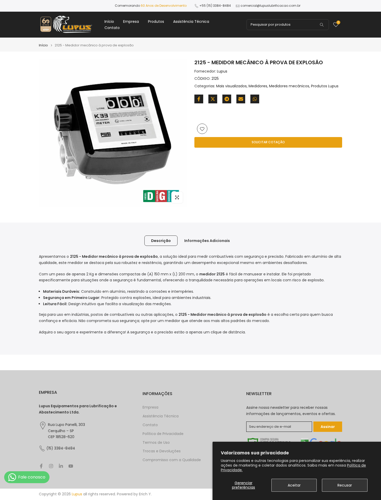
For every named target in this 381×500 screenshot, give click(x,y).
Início (109, 21)
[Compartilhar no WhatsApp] (254, 99)
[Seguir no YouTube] (70, 466)
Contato (112, 27)
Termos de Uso (156, 442)
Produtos (156, 21)
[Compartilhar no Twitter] (212, 99)
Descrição (161, 240)
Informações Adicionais (207, 240)
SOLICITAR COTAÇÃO (268, 142)
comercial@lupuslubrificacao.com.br (270, 5)
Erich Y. (145, 494)
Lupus (222, 71)
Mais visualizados (231, 86)
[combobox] (288, 24)
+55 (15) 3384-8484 (215, 5)
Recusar (344, 485)
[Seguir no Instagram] (51, 466)
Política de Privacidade (163, 433)
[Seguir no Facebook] (41, 466)
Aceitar (294, 485)
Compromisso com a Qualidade (172, 460)
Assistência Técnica (191, 21)
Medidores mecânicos (289, 86)
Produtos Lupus (324, 86)
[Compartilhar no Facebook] (198, 99)
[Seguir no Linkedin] (61, 466)
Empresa (131, 21)
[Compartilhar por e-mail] (240, 99)
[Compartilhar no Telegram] (226, 99)
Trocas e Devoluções (162, 451)
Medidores (258, 86)
